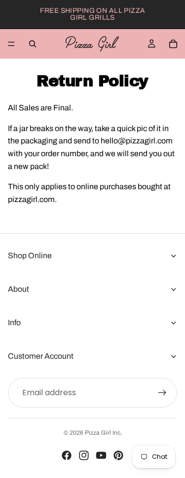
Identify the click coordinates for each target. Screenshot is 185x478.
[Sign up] (162, 392)
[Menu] (11, 44)
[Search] (32, 44)
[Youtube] (101, 455)
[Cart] (173, 44)
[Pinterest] (118, 455)
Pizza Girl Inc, (103, 432)
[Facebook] (67, 455)
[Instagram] (84, 455)
